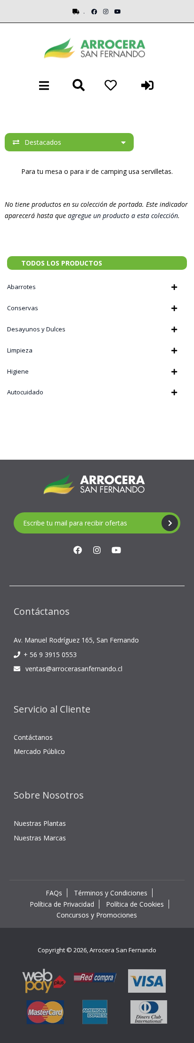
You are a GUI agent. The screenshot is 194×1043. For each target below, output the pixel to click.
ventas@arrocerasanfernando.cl (73, 668)
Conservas (22, 308)
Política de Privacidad (62, 904)
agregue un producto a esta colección (123, 215)
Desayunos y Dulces (36, 329)
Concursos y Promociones (97, 914)
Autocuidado (25, 392)
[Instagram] (105, 12)
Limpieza (19, 350)
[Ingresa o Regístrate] (147, 85)
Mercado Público (39, 751)
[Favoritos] (111, 85)
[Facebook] (94, 12)
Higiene (18, 371)
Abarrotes (21, 286)
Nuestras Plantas (40, 823)
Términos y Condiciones (110, 892)
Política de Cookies (135, 904)
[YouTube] (117, 12)
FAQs (54, 892)
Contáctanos (33, 737)
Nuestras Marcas (40, 837)
